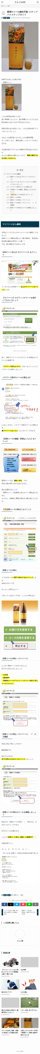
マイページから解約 (13, 174)
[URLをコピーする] (35, 904)
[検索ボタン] (38, 2)
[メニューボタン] (2, 2)
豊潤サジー (16, 895)
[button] (4, 904)
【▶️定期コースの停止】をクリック (21, 194)
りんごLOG (20, 2)
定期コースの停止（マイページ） (20, 200)
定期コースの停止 (15, 197)
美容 (8, 17)
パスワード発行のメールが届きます (21, 187)
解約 (22, 895)
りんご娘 (20, 941)
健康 (5, 17)
